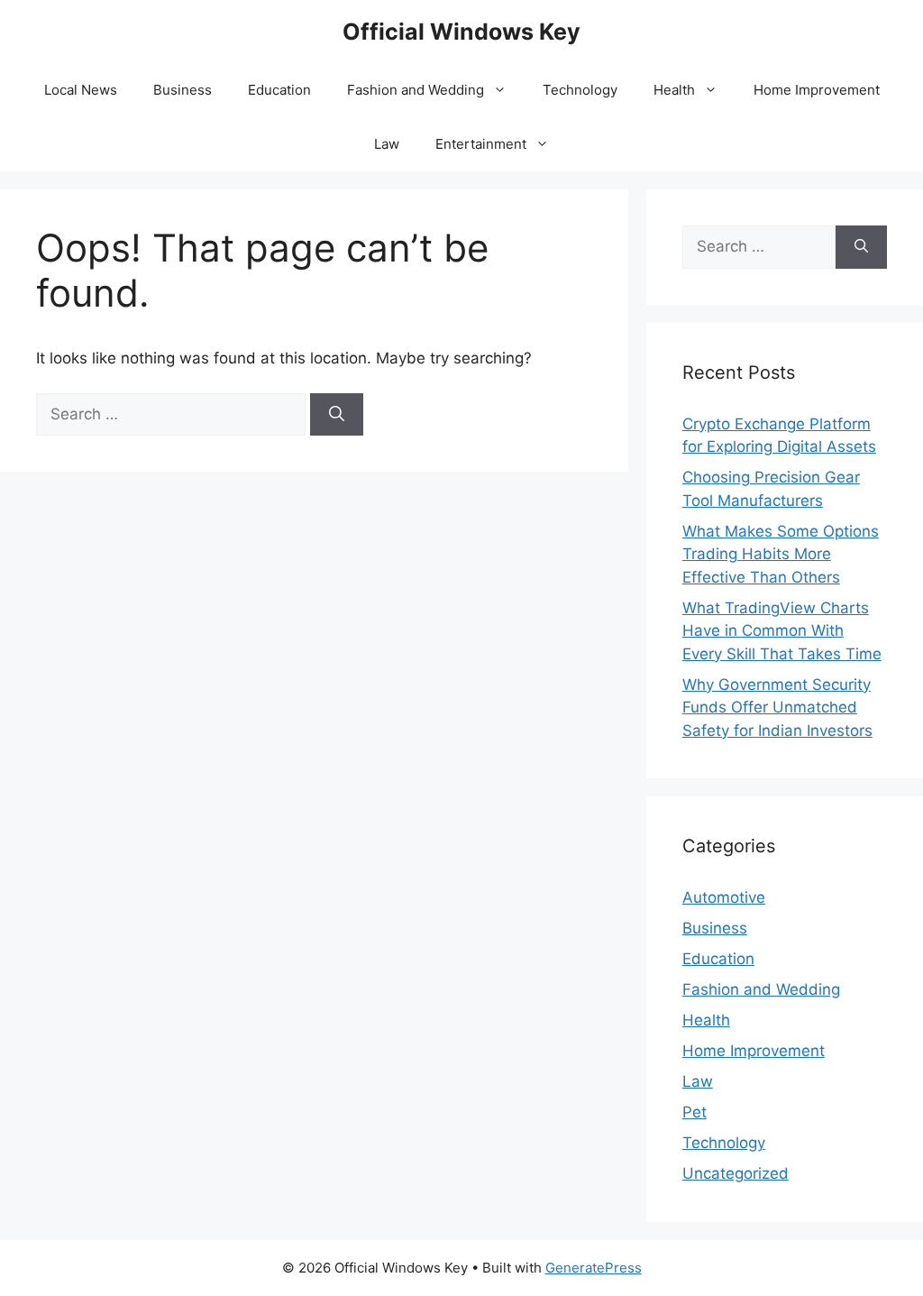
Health (674, 89)
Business (182, 89)
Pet (694, 1112)
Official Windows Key (461, 31)
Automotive (723, 897)
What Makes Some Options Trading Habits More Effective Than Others (780, 554)
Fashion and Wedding (415, 89)
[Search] (336, 415)
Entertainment (480, 143)
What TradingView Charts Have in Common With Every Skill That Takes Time (782, 631)
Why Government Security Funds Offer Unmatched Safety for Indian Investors (777, 708)
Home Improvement (817, 89)
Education (279, 89)
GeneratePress (593, 1267)
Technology (580, 89)
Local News (80, 89)
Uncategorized (735, 1173)
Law (386, 143)
